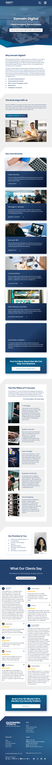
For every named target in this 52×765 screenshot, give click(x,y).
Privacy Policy (29, 730)
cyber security (20, 70)
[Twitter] (45, 759)
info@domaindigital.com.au (36, 746)
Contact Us (8, 741)
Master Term (8, 746)
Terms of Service (30, 731)
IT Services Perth (30, 728)
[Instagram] (37, 759)
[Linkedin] (41, 759)
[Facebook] (34, 759)
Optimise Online (37, 753)
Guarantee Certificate (10, 743)
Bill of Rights (8, 745)
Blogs (6, 740)
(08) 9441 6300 (33, 745)
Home (27, 725)
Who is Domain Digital (31, 727)
